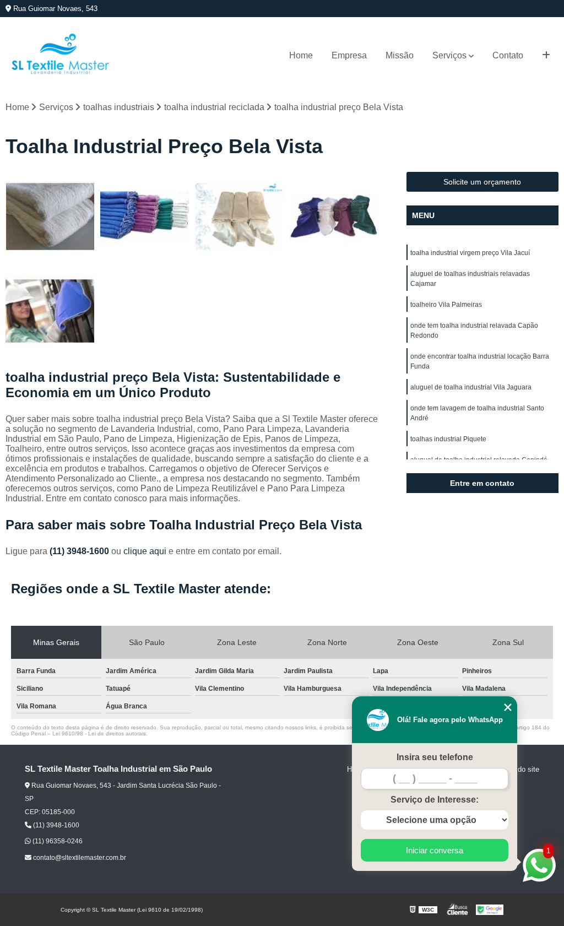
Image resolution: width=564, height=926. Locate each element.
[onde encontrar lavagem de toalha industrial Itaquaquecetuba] (334, 216)
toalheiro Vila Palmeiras (446, 304)
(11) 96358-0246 (57, 841)
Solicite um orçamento (482, 181)
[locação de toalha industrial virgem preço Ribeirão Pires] (50, 311)
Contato (507, 55)
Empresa (349, 55)
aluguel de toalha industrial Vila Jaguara (471, 387)
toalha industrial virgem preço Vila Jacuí (470, 253)
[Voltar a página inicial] (61, 55)
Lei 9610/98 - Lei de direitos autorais (99, 733)
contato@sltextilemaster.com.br (78, 858)
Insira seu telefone (435, 757)
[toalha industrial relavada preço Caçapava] (239, 216)
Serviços (449, 55)
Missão (400, 55)
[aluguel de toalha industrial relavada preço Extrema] (50, 216)
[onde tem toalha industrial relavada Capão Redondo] (144, 216)
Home (301, 55)
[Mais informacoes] (546, 56)
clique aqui (144, 551)
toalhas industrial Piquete (448, 439)
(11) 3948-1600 (80, 551)
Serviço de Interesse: (435, 799)
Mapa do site (518, 769)
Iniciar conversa (434, 850)
